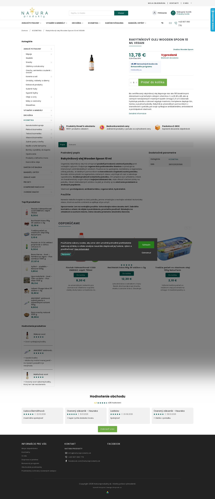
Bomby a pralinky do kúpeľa (38, 150)
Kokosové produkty (34, 84)
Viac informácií (81, 249)
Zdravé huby (30, 177)
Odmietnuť (146, 252)
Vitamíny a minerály (33, 110)
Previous (186, 228)
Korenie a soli (31, 76)
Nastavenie (66, 254)
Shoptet (102, 487)
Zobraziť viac (107, 429)
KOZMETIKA (29, 120)
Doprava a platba (30, 460)
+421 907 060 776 (76, 457)
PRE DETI (27, 182)
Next (190, 228)
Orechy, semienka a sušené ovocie (38, 71)
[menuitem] (33, 23)
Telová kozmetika (33, 133)
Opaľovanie (31, 154)
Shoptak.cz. (117, 487)
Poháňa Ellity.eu (136, 70)
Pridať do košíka (152, 82)
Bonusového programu (141, 66)
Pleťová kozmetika (34, 129)
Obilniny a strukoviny (35, 66)
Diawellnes (30, 105)
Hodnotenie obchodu (107, 396)
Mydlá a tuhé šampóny (36, 146)
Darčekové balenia (33, 167)
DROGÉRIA (28, 115)
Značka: (183, 49)
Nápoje (29, 54)
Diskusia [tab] (72, 145)
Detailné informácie (137, 113)
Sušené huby (31, 89)
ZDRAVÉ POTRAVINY (32, 49)
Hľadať (121, 13)
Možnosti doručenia (169, 58)
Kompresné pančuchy (34, 187)
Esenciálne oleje (33, 162)
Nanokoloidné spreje (35, 125)
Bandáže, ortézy (31, 172)
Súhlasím (146, 245)
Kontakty (174, 3)
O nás (185, 3)
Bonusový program (30, 463)
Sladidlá (29, 58)
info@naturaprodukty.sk (79, 453)
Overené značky (31, 192)
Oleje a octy (31, 97)
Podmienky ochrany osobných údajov (39, 471)
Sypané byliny (32, 93)
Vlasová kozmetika (34, 137)
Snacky (29, 62)
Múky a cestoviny (33, 101)
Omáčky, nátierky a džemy (37, 80)
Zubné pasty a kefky (35, 141)
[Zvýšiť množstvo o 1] (136, 82)
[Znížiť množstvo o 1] (131, 82)
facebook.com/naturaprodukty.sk (84, 461)
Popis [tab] (62, 145)
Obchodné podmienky (32, 467)
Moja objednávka (156, 3)
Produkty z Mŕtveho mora (37, 158)
